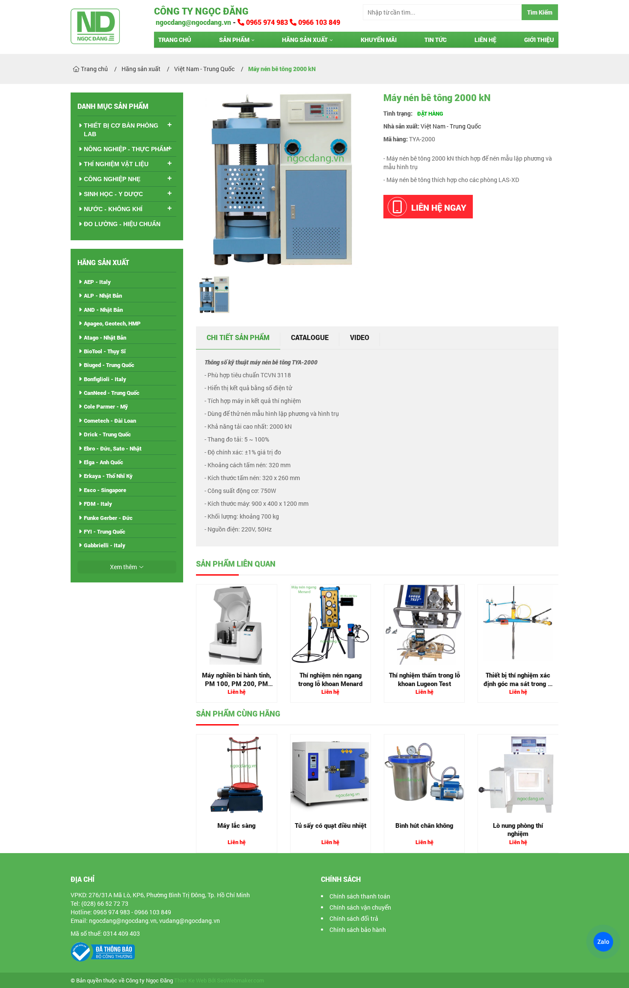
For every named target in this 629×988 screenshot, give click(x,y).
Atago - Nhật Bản (105, 337)
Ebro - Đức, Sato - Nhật (113, 448)
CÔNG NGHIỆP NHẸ (112, 179)
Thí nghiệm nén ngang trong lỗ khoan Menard (330, 679)
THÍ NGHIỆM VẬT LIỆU (116, 164)
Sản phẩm (234, 40)
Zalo (603, 941)
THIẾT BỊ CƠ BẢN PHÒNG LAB (121, 129)
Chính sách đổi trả (353, 918)
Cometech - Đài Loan (110, 420)
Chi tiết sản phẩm (238, 337)
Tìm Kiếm (539, 12)
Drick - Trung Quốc (107, 434)
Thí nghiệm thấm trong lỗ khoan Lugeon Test (424, 679)
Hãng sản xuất (305, 40)
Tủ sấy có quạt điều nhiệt (330, 825)
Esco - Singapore (105, 490)
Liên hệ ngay (438, 207)
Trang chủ (174, 40)
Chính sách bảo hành (357, 929)
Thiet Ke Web (190, 980)
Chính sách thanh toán (359, 896)
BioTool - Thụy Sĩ (105, 351)
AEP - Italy (97, 282)
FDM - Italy (98, 503)
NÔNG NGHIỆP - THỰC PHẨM (126, 149)
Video (359, 337)
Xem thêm (123, 567)
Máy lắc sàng (236, 825)
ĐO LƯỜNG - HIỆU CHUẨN (122, 224)
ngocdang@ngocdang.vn (192, 22)
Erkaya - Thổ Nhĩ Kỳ (108, 476)
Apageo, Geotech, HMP (112, 323)
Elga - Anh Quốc (103, 462)
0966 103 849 (318, 22)
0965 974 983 (267, 22)
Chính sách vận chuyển (360, 907)
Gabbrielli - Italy (104, 545)
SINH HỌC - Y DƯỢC (113, 194)
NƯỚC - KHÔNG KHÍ (113, 209)
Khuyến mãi (379, 40)
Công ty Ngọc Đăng (201, 11)
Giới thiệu (539, 40)
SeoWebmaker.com (240, 980)
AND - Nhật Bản (103, 309)
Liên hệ (485, 40)
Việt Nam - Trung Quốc (451, 126)
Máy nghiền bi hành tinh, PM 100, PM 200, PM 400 (236, 683)
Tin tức (435, 40)
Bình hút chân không (424, 825)
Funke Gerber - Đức (108, 518)
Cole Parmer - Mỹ (106, 406)
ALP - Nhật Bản (103, 295)
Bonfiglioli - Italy (105, 379)
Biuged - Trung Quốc (109, 365)
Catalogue (310, 337)
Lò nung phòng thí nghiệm (518, 829)
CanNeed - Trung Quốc (111, 393)
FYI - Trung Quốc (104, 531)
